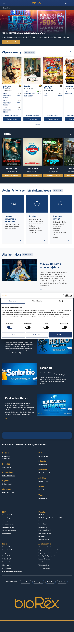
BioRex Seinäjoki (43, 481)
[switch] (28, 327)
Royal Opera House (44, 533)
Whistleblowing (7, 568)
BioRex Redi (6, 456)
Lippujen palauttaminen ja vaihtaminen (50, 553)
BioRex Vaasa (42, 498)
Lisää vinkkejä (58, 190)
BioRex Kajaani (7, 484)
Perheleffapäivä (43, 524)
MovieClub (41, 515)
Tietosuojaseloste (43, 565)
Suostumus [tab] (13, 301)
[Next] (70, 52)
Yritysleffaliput (6, 518)
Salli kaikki (60, 335)
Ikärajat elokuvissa (44, 559)
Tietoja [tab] (61, 301)
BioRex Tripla (6, 458)
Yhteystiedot (6, 553)
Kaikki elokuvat (29, 52)
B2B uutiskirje (6, 533)
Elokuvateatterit (7, 515)
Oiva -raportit (6, 565)
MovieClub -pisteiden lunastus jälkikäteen (51, 518)
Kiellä (13, 335)
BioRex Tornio (42, 490)
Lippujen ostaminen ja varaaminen (49, 550)
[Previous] (66, 52)
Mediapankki (6, 562)
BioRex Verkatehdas (8, 475)
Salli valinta (37, 335)
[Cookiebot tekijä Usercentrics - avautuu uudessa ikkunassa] (64, 295)
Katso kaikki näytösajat (11, 175)
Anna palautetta (7, 556)
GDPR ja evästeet (44, 568)
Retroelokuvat (42, 527)
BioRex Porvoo (43, 456)
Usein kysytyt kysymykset (46, 556)
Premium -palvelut (44, 539)
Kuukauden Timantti (44, 530)
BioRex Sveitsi (6, 467)
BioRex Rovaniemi (44, 473)
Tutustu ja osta (12, 119)
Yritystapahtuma (7, 524)
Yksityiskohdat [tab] (37, 301)
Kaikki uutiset (27, 254)
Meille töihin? (6, 559)
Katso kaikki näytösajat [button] (11, 115)
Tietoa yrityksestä (7, 547)
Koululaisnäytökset (8, 527)
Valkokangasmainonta (9, 530)
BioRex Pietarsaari (8, 492)
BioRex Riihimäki (43, 464)
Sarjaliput (41, 536)
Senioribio (41, 521)
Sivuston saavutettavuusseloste (12, 571)
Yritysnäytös (6, 521)
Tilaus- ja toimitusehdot (45, 547)
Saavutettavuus (43, 562)
